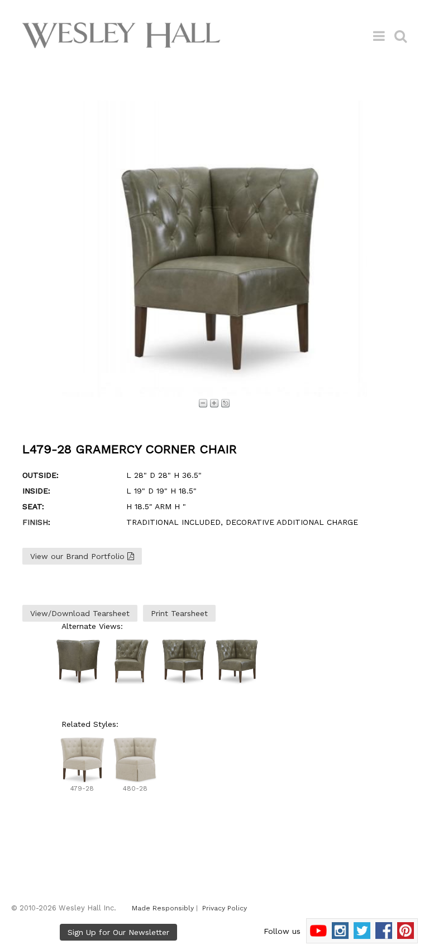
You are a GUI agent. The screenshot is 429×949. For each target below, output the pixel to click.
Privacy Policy (224, 908)
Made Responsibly (163, 908)
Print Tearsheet (179, 613)
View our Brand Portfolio (78, 556)
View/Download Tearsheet (80, 613)
